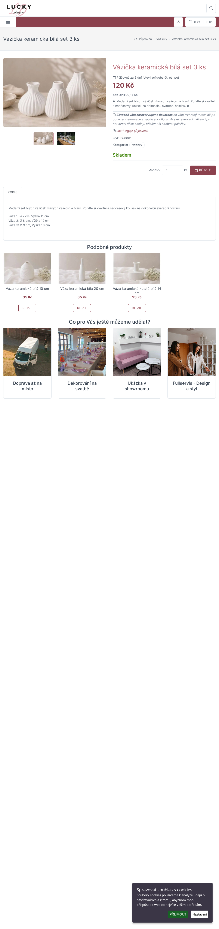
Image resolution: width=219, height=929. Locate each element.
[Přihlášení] (178, 22)
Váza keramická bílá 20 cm (82, 288)
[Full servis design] (192, 352)
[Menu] (8, 22)
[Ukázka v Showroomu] (137, 352)
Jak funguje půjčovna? (132, 131)
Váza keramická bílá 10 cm (27, 288)
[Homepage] (135, 39)
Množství (154, 170)
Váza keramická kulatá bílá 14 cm (137, 290)
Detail (27, 308)
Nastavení (199, 914)
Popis (13, 192)
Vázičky (137, 145)
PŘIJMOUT (178, 914)
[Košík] (200, 22)
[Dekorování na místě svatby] (82, 352)
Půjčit (204, 170)
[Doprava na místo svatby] (27, 352)
